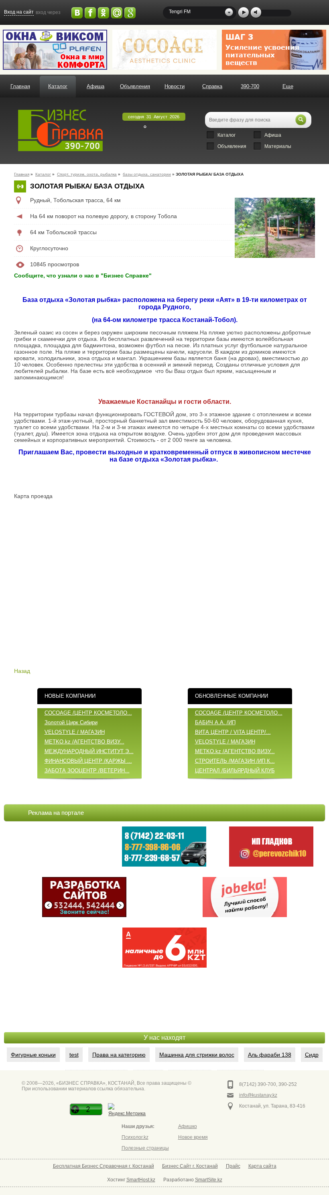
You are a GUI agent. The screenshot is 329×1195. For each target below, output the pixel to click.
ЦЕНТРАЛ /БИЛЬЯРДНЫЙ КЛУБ (235, 771)
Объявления (135, 86)
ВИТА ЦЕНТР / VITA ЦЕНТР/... (233, 732)
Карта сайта (262, 1166)
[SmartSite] (84, 897)
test (74, 1054)
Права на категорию (119, 1054)
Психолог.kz (135, 1137)
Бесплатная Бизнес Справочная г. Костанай (103, 1166)
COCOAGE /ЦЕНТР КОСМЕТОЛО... (88, 713)
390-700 (250, 86)
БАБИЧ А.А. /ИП (215, 722)
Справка (212, 86)
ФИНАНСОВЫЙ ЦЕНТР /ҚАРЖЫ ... (88, 761)
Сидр (312, 1054)
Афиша (95, 86)
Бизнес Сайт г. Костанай (190, 1166)
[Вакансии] (245, 897)
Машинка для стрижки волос (196, 1054)
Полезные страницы (145, 1148)
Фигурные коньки (33, 1054)
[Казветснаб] (274, 50)
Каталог (57, 86)
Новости (174, 86)
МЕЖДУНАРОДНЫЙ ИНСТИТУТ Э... (89, 751)
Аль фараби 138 (269, 1054)
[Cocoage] (164, 50)
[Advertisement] (164, 1012)
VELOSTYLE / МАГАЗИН (75, 732)
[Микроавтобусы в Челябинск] (271, 846)
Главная (20, 86)
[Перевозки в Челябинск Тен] (164, 846)
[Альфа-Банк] (164, 948)
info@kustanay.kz (258, 1095)
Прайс (233, 1166)
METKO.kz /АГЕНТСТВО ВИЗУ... (84, 742)
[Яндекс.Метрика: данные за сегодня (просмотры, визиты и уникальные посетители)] (127, 1110)
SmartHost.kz (140, 1180)
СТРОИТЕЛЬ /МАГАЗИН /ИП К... (235, 761)
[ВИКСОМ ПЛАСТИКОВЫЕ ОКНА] (55, 50)
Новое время (193, 1137)
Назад (22, 671)
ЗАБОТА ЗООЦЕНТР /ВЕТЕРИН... (87, 771)
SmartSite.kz (208, 1180)
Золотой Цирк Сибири (71, 722)
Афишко (187, 1126)
